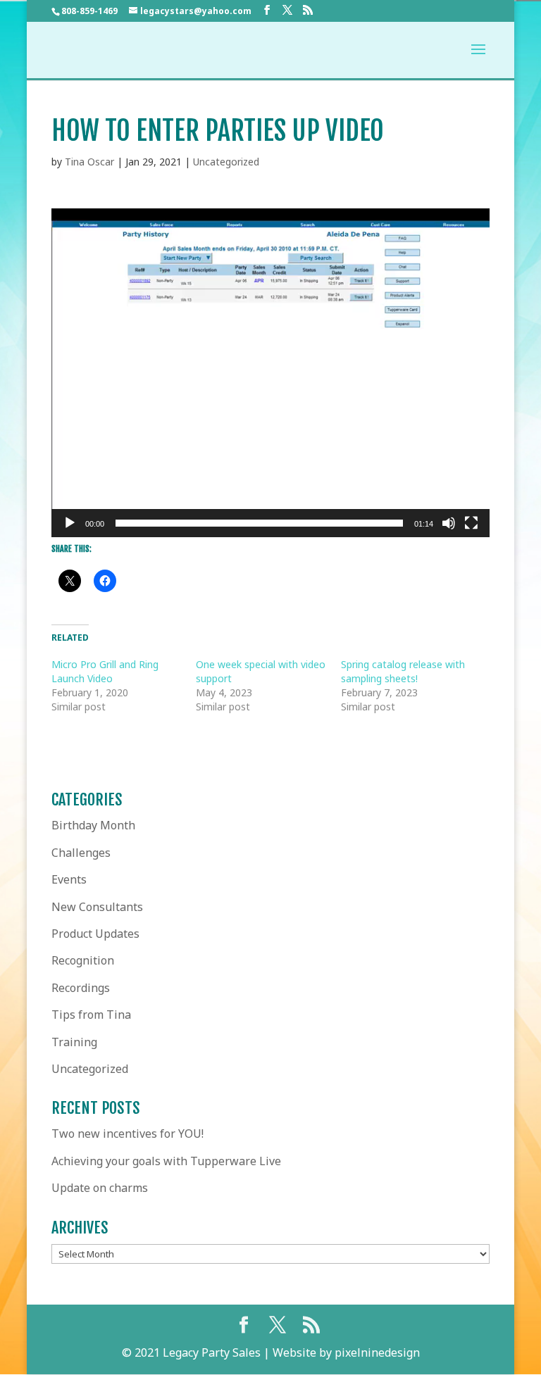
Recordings (80, 988)
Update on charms (99, 1187)
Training (74, 1042)
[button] (270, 373)
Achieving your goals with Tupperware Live (166, 1161)
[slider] (259, 523)
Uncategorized (226, 161)
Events (69, 879)
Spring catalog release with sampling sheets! (403, 671)
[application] (270, 372)
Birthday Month (93, 825)
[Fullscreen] (471, 523)
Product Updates (95, 933)
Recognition (82, 960)
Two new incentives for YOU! (127, 1133)
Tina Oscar (89, 161)
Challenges (81, 852)
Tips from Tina (91, 1014)
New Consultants (97, 907)
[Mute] (449, 523)
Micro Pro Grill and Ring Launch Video (104, 671)
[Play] (70, 523)
